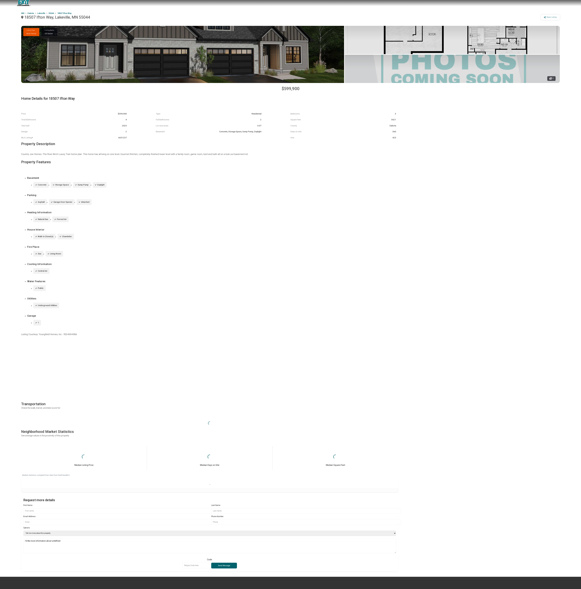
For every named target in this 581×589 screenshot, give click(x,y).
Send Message (224, 566)
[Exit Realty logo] (23, 3)
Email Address (29, 516)
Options (26, 528)
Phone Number (217, 516)
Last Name (215, 505)
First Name (27, 505)
